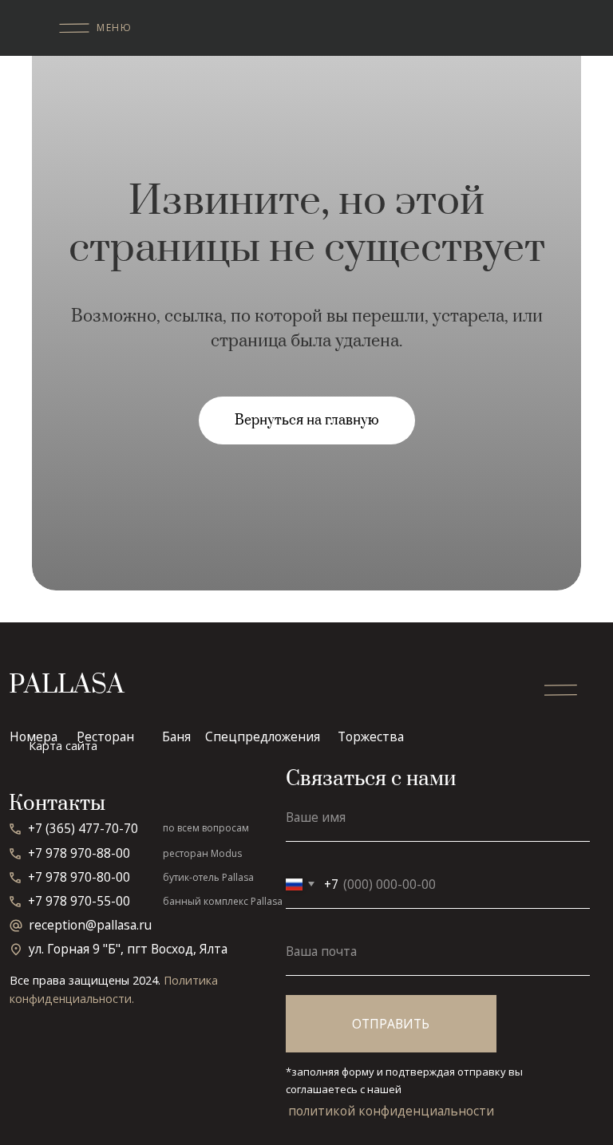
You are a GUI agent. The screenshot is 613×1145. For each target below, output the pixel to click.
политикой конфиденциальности (391, 1110)
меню (114, 27)
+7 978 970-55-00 (79, 901)
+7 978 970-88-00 (79, 853)
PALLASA (67, 685)
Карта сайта (63, 745)
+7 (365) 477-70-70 (83, 828)
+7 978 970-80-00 (79, 877)
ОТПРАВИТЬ (390, 1023)
